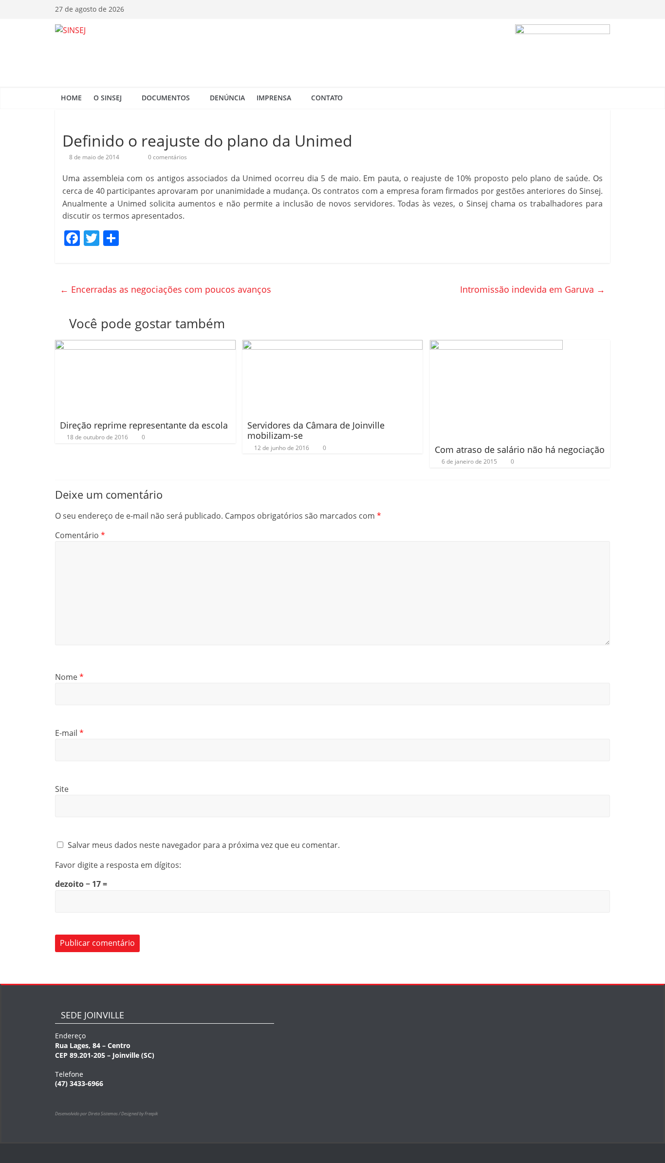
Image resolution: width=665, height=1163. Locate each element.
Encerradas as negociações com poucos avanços (165, 289)
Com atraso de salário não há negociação (520, 449)
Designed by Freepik (139, 1113)
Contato (327, 97)
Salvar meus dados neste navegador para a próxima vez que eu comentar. (204, 845)
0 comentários (167, 157)
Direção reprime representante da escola (144, 425)
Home (71, 97)
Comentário (80, 535)
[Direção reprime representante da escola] (145, 345)
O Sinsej (107, 97)
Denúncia (227, 97)
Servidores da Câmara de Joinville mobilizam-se (316, 430)
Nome (69, 677)
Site (62, 789)
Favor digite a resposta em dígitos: (118, 865)
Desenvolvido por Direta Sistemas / (88, 1113)
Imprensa (274, 97)
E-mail (69, 733)
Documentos (166, 97)
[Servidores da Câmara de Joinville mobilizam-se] (332, 345)
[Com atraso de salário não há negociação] (496, 345)
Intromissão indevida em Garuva (532, 289)
